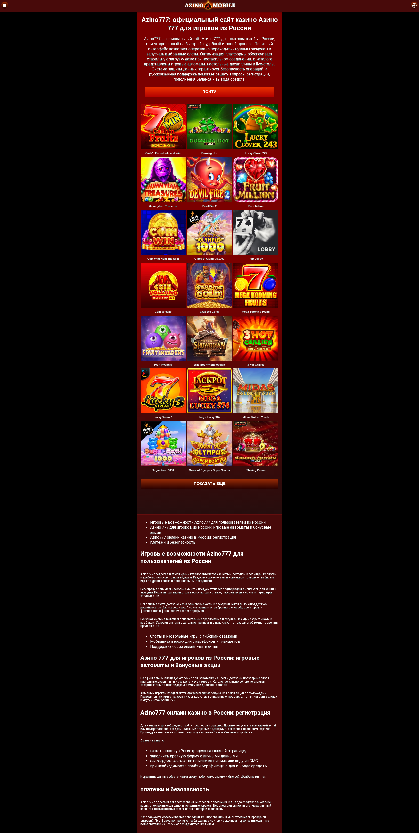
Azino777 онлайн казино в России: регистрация (193, 537)
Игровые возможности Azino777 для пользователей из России (208, 522)
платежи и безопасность (172, 542)
